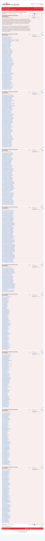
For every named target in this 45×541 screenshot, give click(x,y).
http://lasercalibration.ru (6, 430)
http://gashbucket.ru (5, 315)
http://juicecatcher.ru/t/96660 (6, 116)
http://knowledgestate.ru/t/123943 (7, 138)
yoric (33, 91)
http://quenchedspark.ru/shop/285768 (8, 231)
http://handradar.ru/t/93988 (6, 83)
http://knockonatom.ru (5, 397)
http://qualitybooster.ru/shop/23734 (7, 229)
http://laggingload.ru (5, 416)
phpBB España (26, 531)
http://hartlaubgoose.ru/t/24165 (7, 97)
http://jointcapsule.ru (5, 373)
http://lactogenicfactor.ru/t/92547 (7, 152)
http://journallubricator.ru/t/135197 (7, 115)
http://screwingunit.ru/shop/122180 (7, 259)
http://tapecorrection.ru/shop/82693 (7, 279)
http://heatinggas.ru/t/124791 (6, 104)
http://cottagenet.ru (5, 298)
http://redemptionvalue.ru (6, 507)
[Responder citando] (29, 15)
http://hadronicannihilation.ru (6, 333)
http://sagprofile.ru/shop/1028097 (7, 253)
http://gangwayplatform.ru (6, 311)
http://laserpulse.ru (5, 432)
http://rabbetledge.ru (5, 493)
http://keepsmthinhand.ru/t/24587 (7, 122)
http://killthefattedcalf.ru (6, 389)
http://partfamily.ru (5, 486)
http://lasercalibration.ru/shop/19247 (7, 170)
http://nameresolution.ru (6, 452)
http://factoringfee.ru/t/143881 (6, 41)
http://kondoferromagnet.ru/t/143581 (7, 139)
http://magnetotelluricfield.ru (6, 443)
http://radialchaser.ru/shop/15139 (7, 234)
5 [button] (39, 13)
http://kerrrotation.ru (5, 385)
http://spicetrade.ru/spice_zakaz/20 (7, 273)
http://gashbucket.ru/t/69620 (6, 55)
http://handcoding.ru (5, 341)
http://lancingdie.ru (5, 423)
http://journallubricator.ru (6, 375)
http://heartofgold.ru (5, 362)
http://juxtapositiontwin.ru (6, 379)
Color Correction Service (6, 28)
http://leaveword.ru (5, 440)
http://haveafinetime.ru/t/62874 (7, 99)
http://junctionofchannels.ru (6, 377)
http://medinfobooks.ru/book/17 (7, 190)
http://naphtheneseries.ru (6, 453)
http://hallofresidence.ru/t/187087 (7, 79)
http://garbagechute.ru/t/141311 (7, 52)
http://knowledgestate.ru (6, 398)
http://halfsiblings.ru (5, 338)
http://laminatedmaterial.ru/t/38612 (7, 159)
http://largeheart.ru (5, 429)
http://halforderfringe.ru (5, 337)
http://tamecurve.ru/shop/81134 (7, 278)
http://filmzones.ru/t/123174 (6, 42)
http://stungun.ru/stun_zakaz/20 (7, 275)
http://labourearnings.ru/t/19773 (7, 142)
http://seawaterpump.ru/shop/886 (7, 260)
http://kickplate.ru (5, 388)
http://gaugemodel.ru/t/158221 (7, 58)
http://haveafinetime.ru (5, 359)
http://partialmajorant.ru (5, 487)
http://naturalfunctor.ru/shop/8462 (7, 196)
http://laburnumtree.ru (5, 404)
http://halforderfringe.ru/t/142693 (7, 77)
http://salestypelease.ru (6, 514)
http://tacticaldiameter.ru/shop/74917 (8, 276)
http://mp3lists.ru (4, 451)
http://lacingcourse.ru (5, 405)
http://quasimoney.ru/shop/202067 (7, 230)
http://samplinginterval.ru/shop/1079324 (8, 255)
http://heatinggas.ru (5, 364)
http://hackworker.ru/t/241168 (6, 72)
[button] (33, 13)
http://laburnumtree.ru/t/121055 (7, 144)
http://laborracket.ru (5, 401)
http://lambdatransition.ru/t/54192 (7, 158)
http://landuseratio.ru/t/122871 (7, 167)
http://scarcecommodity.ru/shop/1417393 (8, 257)
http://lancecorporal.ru (5, 422)
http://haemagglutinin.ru (6, 334)
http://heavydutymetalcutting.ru (7, 365)
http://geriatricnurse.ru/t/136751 (7, 65)
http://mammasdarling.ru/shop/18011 (8, 186)
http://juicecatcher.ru (5, 376)
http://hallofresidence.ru (6, 339)
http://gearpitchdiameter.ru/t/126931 (7, 60)
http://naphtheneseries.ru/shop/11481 (8, 193)
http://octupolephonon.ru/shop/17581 (8, 212)
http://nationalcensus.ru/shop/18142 (7, 195)
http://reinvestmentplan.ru (6, 511)
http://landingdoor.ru (5, 424)
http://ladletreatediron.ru (6, 415)
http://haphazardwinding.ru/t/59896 (7, 86)
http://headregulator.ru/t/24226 (7, 101)
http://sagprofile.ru (5, 513)
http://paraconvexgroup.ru (6, 483)
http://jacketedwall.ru (5, 366)
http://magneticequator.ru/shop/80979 (8, 182)
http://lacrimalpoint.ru (5, 406)
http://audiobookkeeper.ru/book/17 (7, 37)
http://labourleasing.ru (5, 403)
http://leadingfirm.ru (5, 438)
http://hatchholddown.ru (5, 358)
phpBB (20, 530)
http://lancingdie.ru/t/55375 (6, 163)
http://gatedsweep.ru (5, 317)
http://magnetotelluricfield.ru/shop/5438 (8, 183)
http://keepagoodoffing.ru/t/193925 (7, 121)
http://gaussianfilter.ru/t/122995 (7, 59)
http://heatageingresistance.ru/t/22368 (8, 103)
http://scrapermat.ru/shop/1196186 (7, 258)
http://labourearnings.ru (5, 402)
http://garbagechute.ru (5, 312)
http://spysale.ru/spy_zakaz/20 (7, 274)
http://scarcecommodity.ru (6, 517)
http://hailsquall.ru (5, 335)
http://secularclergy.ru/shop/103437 (7, 268)
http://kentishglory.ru (5, 383)
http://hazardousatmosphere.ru (7, 360)
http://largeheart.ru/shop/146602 (7, 169)
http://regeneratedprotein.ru (6, 510)
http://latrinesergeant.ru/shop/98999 (7, 174)
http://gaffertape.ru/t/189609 (6, 44)
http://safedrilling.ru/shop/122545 (7, 252)
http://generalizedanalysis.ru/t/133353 (8, 62)
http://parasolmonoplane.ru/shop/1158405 (8, 224)
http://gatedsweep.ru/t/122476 (7, 57)
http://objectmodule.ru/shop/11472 (7, 203)
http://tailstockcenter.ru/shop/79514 (7, 277)
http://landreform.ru (5, 426)
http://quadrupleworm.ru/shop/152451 (8, 228)
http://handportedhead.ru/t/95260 (7, 82)
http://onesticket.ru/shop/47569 (7, 216)
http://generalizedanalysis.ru (6, 322)
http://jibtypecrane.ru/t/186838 (7, 108)
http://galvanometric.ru (5, 309)
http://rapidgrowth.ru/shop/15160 (7, 238)
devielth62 (33, 15)
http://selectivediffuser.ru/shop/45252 (8, 270)
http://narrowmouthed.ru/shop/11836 (7, 194)
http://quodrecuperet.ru (5, 492)
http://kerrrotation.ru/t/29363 (6, 125)
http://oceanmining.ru (5, 471)
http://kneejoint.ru (5, 395)
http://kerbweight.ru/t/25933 (6, 124)
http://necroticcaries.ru (5, 460)
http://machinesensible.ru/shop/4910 (8, 181)
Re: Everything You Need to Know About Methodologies (10, 35)
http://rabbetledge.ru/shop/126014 (7, 233)
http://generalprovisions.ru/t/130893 (7, 63)
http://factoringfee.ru (5, 301)
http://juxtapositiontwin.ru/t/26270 (7, 119)
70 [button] (41, 13)
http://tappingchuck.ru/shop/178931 (7, 280)
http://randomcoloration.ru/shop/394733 (8, 237)
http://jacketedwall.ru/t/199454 (7, 106)
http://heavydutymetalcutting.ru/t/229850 (8, 105)
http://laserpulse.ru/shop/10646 (7, 172)
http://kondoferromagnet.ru (6, 399)
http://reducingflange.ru (5, 508)
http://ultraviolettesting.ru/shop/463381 (8, 291)
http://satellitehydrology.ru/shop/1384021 (8, 256)
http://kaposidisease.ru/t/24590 (7, 120)
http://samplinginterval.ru (6, 515)
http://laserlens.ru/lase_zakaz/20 (7, 171)
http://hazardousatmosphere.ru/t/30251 (8, 100)
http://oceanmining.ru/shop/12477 (7, 211)
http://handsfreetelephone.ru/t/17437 (8, 84)
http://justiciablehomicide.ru (6, 378)
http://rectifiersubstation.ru (6, 506)
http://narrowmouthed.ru (6, 454)
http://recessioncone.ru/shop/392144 (8, 244)
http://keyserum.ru (5, 387)
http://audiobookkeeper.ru (6, 297)
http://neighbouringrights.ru (6, 462)
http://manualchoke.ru (5, 449)
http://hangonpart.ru (5, 345)
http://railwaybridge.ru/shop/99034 (7, 236)
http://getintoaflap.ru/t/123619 (6, 66)
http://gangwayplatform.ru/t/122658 (7, 51)
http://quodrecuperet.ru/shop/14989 (7, 232)
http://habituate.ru (5, 330)
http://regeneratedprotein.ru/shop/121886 (8, 250)
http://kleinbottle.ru (5, 394)
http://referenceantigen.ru (6, 509)
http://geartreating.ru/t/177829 (6, 61)
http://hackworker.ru (5, 332)
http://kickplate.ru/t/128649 (6, 128)
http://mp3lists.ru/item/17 (6, 191)
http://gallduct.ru (4, 308)
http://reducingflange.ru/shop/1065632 (8, 248)
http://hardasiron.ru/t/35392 (6, 88)
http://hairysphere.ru (5, 336)
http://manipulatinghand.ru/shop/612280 (8, 188)
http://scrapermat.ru (5, 518)
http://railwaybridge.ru (5, 496)
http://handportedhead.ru (6, 342)
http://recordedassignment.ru (6, 505)
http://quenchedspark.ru (6, 491)
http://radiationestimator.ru (6, 495)
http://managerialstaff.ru (6, 447)
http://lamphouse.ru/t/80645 (6, 161)
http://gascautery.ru (5, 314)
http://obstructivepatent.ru (6, 470)
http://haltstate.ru (5, 340)
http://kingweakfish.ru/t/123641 (7, 131)
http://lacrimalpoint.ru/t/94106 (6, 146)
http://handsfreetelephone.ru (6, 344)
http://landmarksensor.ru (6, 425)
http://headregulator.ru (5, 361)
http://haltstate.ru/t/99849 (6, 80)
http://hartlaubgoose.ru (5, 357)
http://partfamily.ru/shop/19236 (7, 226)
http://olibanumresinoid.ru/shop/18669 (8, 215)
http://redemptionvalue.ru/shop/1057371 (8, 247)
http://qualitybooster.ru (5, 489)
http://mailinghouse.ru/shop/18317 (7, 184)
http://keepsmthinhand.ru (6, 382)
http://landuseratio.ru (5, 427)
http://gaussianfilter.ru (5, 319)
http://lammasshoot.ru (5, 420)
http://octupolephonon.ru (6, 472)
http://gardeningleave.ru (6, 313)
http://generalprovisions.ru (6, 323)
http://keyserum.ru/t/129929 (6, 127)
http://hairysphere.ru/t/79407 (6, 76)
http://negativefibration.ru (6, 461)
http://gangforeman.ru (5, 310)
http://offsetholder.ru (5, 474)
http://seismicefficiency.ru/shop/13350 (8, 269)
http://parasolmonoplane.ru (6, 484)
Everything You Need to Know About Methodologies (14, 12)
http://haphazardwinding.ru (6, 346)
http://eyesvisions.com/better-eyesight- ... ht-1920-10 (10, 40)
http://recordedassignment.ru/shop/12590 (8, 245)
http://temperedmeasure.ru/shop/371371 (8, 287)
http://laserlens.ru (5, 431)
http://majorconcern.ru (5, 445)
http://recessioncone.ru (5, 504)
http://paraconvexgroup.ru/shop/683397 (8, 223)
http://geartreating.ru (5, 321)
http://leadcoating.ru (5, 437)
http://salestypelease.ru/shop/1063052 (8, 254)
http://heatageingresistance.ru (7, 363)
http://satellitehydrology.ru (6, 516)
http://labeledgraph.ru (5, 400)
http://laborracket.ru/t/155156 (6, 141)
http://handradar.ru (5, 343)
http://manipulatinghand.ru (6, 448)
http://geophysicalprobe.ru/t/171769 (7, 64)
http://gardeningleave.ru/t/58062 (7, 53)
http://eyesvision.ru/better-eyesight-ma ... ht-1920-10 (10, 39)
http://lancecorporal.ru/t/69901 (7, 162)
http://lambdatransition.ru (6, 418)
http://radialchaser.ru (5, 494)
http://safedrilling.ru (5, 512)
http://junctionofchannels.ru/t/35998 (7, 117)
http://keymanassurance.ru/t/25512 (7, 126)
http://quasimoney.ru (5, 490)
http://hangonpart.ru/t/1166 (6, 85)
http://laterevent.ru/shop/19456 (7, 173)
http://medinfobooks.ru (5, 450)
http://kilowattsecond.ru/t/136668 (7, 130)
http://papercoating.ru (5, 482)
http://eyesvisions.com (5, 300)
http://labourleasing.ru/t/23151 (7, 143)
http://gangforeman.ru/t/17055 (6, 50)
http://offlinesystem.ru (5, 473)
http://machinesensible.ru (6, 441)
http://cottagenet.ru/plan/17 (6, 38)
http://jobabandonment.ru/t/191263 (7, 109)
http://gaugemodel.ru (5, 318)
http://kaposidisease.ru (5, 380)
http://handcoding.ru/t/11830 (6, 81)
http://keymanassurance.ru (6, 386)
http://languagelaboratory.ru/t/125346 (8, 168)
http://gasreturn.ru (5, 316)
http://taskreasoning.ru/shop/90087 (7, 281)
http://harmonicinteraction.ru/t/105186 (8, 96)
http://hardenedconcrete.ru (6, 355)
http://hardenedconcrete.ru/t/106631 (7, 95)
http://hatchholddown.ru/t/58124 (7, 98)
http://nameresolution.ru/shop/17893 (8, 192)
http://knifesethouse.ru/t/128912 (7, 136)
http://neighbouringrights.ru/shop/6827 (8, 202)
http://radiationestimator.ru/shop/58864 (8, 235)
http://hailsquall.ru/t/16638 (6, 75)
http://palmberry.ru (5, 481)
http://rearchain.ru (5, 503)
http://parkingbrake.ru (5, 485)
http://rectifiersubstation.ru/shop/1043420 (8, 246)
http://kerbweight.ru (5, 384)
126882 (36, 93)
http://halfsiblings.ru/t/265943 (6, 78)
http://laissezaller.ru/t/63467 (6, 157)
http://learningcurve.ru (5, 439)
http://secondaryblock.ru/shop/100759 (8, 261)
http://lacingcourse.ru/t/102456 (7, 145)
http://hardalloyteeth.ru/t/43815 (7, 87)
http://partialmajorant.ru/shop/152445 (8, 227)
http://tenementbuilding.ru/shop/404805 (8, 288)
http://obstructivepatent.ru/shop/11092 (8, 210)
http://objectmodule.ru (5, 463)
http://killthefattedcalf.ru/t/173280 (7, 129)
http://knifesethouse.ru (5, 396)
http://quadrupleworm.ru (6, 488)
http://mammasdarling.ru (6, 446)
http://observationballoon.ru (6, 464)
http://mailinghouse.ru (5, 444)
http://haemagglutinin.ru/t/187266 (7, 74)
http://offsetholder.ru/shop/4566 (7, 214)
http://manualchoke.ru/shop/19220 (7, 189)
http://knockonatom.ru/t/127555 (7, 137)
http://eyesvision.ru (5, 299)
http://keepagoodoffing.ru (6, 381)
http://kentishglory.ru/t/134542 (7, 123)
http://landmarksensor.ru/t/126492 (7, 165)
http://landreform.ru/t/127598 (6, 166)
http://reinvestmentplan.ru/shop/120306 (8, 251)
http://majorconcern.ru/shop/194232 (7, 185)
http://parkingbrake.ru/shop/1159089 (7, 225)
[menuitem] (9, 8)
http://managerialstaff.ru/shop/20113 (8, 187)
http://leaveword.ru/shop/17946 (7, 180)
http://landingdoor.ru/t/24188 (6, 164)
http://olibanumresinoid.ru (6, 475)
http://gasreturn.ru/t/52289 (6, 56)
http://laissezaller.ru (5, 417)
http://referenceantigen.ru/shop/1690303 (8, 249)
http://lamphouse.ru (5, 421)
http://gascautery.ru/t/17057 (6, 54)
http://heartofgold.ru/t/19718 (6, 102)
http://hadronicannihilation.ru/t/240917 (8, 73)
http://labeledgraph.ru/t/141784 (7, 140)
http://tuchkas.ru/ (5, 289)
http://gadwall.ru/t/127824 (6, 43)
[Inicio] (6, 3)
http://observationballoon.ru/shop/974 (8, 204)
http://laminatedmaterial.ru (6, 419)
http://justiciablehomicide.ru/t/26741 (7, 118)
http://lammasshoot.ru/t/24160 (7, 160)
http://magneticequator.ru (6, 442)
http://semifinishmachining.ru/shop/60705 (8, 272)
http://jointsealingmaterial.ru (6, 374)
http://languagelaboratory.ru (6, 428)
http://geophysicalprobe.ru (6, 324)
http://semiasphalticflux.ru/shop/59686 (8, 271)
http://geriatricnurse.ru (5, 325)
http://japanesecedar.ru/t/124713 (7, 107)
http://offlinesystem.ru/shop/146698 (7, 213)
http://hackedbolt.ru (5, 331)
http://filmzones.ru (5, 302)
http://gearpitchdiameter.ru (6, 320)
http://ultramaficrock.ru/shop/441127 (8, 290)
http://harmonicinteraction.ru (6, 356)
